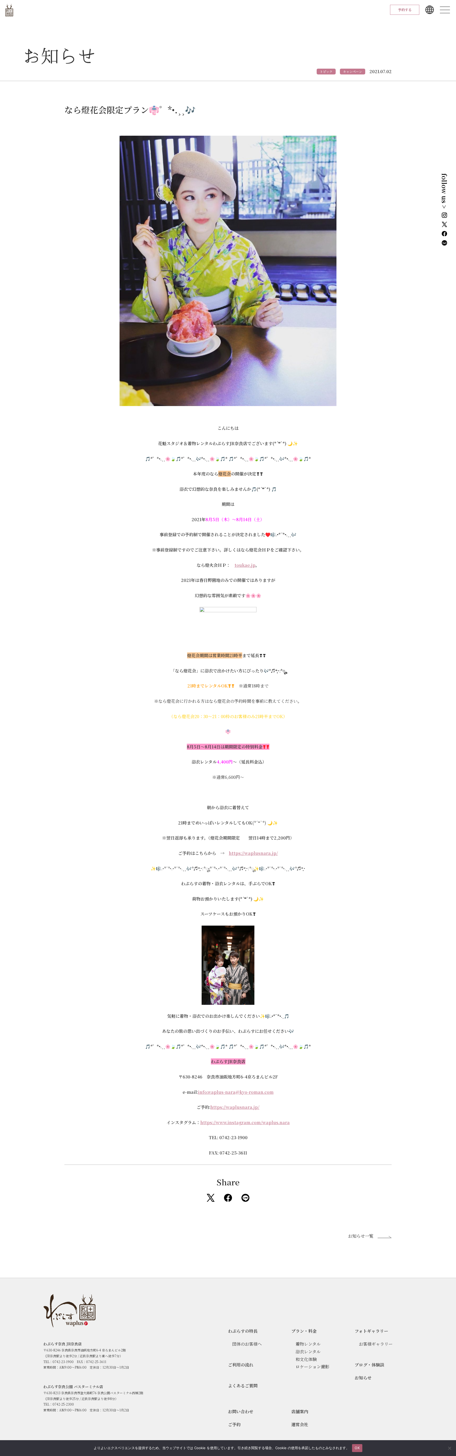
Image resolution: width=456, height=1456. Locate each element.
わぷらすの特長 (243, 1331)
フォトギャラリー (371, 1331)
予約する (405, 9)
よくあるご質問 (243, 1386)
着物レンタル (308, 1344)
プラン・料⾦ (304, 1331)
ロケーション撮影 (312, 1367)
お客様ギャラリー (376, 1344)
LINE (245, 1198)
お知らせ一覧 (360, 1236)
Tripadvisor (444, 243)
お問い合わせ (240, 1411)
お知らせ (363, 1378)
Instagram (444, 215)
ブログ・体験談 (369, 1365)
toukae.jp (245, 565)
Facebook (228, 1198)
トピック (326, 71)
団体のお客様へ (247, 1344)
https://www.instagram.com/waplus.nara (245, 1122)
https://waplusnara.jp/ (253, 853)
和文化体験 (306, 1359)
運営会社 (299, 1424)
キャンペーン (352, 71)
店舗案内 (299, 1411)
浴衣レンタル (308, 1352)
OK (357, 1448)
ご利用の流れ (240, 1365)
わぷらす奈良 (9, 10)
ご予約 (234, 1424)
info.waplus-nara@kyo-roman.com (236, 1092)
